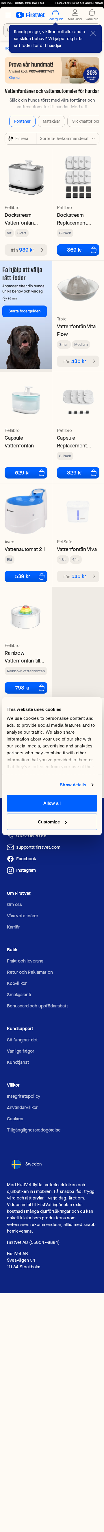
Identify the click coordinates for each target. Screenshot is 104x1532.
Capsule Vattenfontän (19, 441)
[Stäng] (93, 33)
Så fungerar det (22, 1040)
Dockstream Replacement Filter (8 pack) (73, 219)
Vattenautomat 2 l (25, 549)
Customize (49, 821)
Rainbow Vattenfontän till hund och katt (22, 657)
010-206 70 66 (31, 836)
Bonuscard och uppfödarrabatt (37, 1006)
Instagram (26, 870)
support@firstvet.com (38, 847)
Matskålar (51, 121)
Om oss (14, 904)
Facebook (26, 859)
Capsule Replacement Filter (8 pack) (73, 441)
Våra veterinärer (22, 916)
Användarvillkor (22, 1107)
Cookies (15, 1119)
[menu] (8, 15)
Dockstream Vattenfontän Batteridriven (19, 219)
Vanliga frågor (20, 1051)
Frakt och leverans (25, 961)
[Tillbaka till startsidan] (30, 15)
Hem (9, 48)
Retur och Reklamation (30, 972)
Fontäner (22, 121)
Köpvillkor (16, 983)
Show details (73, 784)
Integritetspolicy (23, 1096)
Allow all (52, 802)
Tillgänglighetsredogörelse (34, 1130)
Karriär (13, 927)
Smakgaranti (19, 995)
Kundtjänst (18, 1062)
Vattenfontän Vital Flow (77, 330)
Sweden (33, 1164)
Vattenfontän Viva (77, 549)
